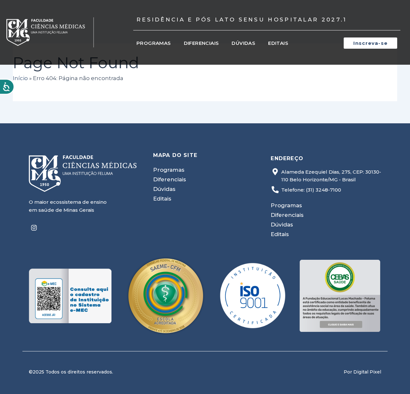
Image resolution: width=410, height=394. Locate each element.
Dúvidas (243, 43)
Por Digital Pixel (362, 372)
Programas (153, 43)
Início (20, 78)
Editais (278, 43)
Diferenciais (201, 43)
